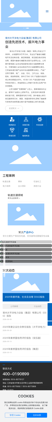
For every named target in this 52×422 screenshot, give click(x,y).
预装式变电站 (4, 269)
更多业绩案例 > (14, 198)
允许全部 (37, 415)
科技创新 (39, 125)
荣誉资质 (12, 135)
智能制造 (25, 135)
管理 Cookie (15, 415)
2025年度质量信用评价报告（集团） (21, 349)
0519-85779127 (17, 379)
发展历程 (25, 125)
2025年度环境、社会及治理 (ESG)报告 (25, 296)
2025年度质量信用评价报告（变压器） (22, 338)
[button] (23, 28)
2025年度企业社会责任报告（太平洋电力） (25, 326)
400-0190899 (16, 374)
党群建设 (12, 125)
